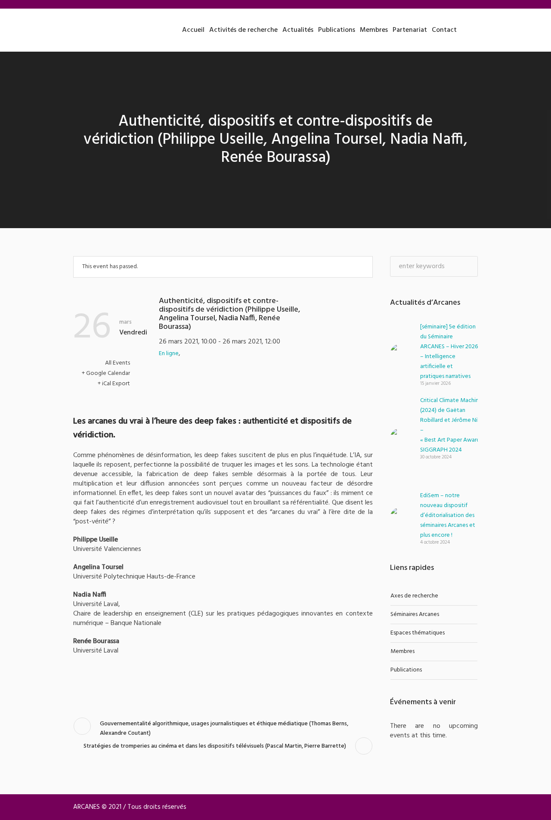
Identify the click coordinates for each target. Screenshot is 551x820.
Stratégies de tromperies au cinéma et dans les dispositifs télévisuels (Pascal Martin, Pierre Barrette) (215, 746)
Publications (406, 670)
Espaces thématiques (417, 633)
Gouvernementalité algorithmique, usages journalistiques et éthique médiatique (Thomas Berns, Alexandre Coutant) (224, 728)
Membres (402, 651)
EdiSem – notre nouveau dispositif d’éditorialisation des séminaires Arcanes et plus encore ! (447, 515)
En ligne (169, 354)
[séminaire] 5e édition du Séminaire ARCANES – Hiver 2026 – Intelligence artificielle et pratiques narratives (449, 351)
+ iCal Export (114, 384)
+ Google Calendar (106, 373)
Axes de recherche (414, 596)
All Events (117, 363)
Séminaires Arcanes (414, 614)
